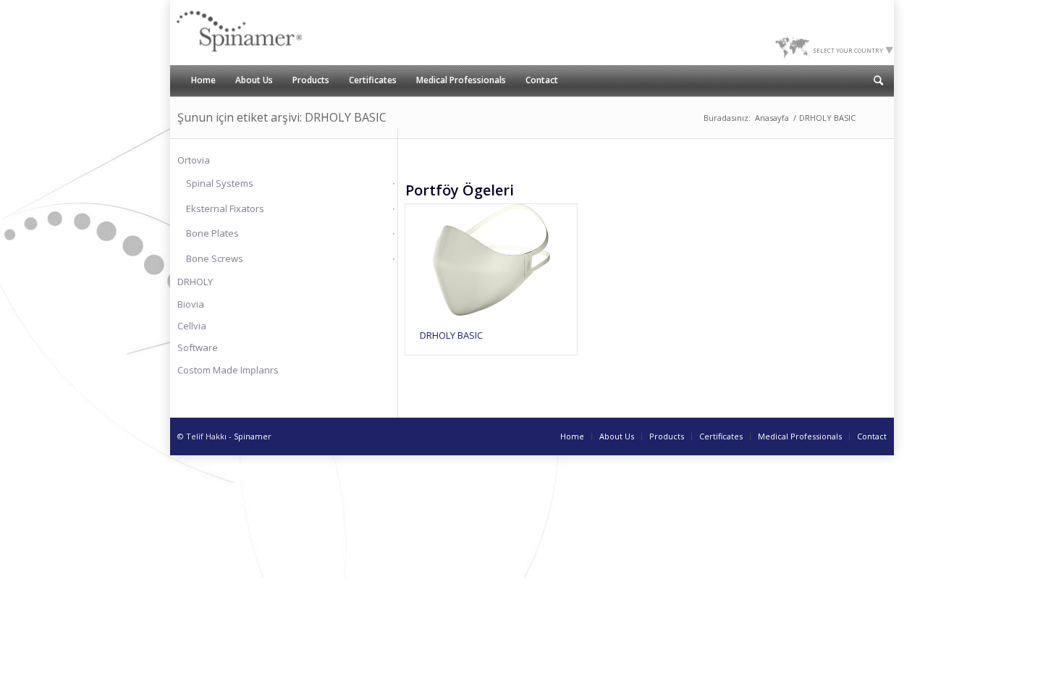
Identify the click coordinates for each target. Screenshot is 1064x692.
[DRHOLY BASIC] (491, 260)
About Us (616, 436)
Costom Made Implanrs (228, 369)
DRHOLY (195, 281)
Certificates (721, 436)
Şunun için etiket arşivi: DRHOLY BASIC (282, 117)
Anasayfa (772, 117)
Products (666, 436)
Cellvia (191, 325)
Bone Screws (214, 258)
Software (197, 347)
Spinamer (252, 436)
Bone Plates (212, 233)
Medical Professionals (800, 436)
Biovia (190, 304)
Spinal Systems (219, 183)
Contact (872, 436)
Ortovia (193, 159)
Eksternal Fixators (225, 208)
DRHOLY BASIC (451, 335)
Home (572, 436)
